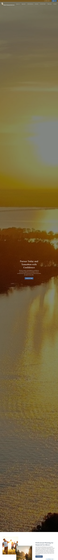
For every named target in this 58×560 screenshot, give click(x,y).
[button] (18, 4)
